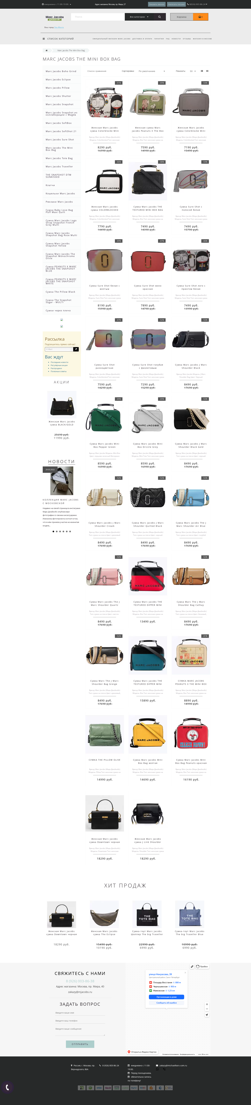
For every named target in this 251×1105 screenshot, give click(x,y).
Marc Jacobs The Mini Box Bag (59, 148)
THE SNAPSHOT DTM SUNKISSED (58, 175)
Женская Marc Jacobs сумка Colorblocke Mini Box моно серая (191, 130)
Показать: (181, 71)
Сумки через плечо (58, 310)
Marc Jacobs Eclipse (58, 79)
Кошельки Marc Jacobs (60, 193)
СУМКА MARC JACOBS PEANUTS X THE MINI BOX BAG (191, 684)
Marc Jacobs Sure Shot (60, 139)
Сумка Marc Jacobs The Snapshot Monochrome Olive (60, 256)
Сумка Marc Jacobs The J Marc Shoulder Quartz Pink (104, 605)
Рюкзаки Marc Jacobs (59, 201)
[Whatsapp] (157, 1068)
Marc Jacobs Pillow (58, 87)
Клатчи (50, 185)
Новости (176, 39)
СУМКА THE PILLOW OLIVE (105, 759)
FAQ (168, 39)
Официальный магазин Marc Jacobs (111, 39)
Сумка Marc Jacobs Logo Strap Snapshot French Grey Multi (61, 222)
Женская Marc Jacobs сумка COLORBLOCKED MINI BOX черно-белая (104, 209)
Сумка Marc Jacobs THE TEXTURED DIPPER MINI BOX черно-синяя (147, 684)
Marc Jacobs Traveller (59, 166)
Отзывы (187, 39)
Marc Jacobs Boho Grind (61, 71)
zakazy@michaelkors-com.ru (173, 1065)
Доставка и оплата (142, 39)
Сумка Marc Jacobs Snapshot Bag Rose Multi (61, 234)
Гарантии (159, 39)
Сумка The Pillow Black (60, 291)
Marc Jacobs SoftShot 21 (61, 131)
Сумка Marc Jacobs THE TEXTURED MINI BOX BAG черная (147, 209)
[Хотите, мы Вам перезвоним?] (7, 1087)
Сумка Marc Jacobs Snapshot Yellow (58, 244)
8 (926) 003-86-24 (110, 1065)
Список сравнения (96, 71)
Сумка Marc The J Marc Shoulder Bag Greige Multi (104, 684)
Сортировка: (128, 71)
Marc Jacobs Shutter (58, 96)
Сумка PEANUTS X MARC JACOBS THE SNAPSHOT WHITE (61, 281)
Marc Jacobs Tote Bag (59, 158)
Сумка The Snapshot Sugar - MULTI (58, 301)
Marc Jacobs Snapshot (59, 104)
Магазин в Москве (202, 39)
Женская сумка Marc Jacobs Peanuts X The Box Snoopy (148, 130)
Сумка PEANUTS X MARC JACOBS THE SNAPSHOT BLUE (61, 268)
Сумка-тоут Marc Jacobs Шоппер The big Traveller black (147, 934)
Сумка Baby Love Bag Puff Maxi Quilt (59, 211)
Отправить (80, 1044)
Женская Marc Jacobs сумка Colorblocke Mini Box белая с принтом (104, 130)
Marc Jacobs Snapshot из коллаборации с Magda (61, 113)
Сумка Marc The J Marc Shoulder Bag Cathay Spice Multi (191, 605)
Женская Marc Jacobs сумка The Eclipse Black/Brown (104, 934)
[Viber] (164, 1069)
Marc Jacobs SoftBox (59, 123)
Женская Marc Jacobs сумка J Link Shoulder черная (147, 842)
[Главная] (46, 50)
